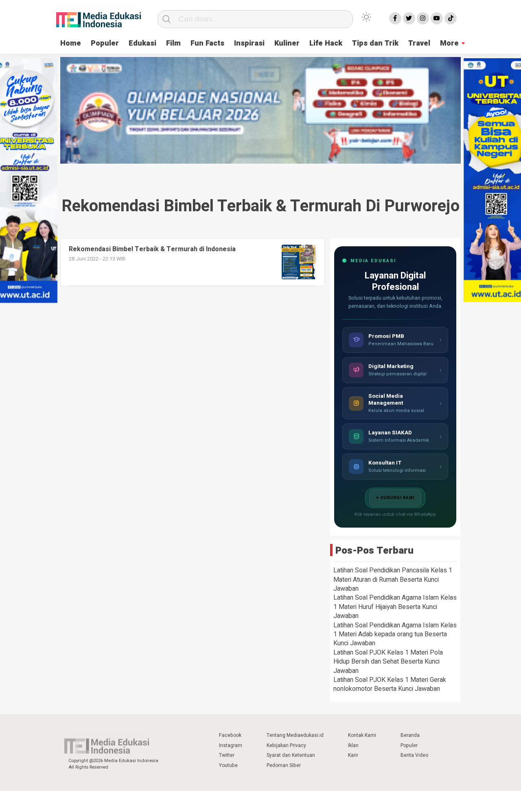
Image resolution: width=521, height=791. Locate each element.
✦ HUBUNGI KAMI (395, 498)
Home (70, 43)
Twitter (226, 755)
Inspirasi (249, 43)
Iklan (353, 745)
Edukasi (142, 43)
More (449, 43)
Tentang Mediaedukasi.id (295, 735)
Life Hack (325, 43)
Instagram (230, 745)
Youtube (228, 765)
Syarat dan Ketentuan (291, 755)
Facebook (230, 735)
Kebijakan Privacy (286, 745)
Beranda (410, 735)
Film (173, 43)
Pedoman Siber (284, 765)
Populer (105, 43)
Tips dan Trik (375, 43)
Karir (353, 755)
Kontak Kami (362, 735)
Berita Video (414, 755)
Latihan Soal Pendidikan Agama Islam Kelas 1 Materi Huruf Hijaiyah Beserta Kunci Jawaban (395, 607)
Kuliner (287, 43)
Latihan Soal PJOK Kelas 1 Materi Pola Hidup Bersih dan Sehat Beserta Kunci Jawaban (388, 662)
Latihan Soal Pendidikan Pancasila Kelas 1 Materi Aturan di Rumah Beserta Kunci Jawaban (392, 579)
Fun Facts (207, 43)
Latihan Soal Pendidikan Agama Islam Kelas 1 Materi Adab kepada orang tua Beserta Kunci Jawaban (395, 634)
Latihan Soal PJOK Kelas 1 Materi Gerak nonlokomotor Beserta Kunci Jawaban (389, 684)
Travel (419, 43)
